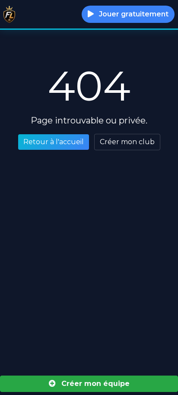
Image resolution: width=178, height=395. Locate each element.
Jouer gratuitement (132, 14)
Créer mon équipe (94, 383)
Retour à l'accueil (53, 142)
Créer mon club (127, 142)
